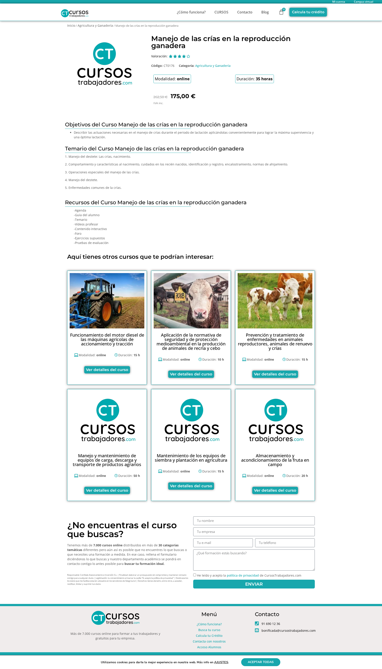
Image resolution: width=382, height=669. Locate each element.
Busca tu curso (209, 630)
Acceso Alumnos (209, 647)
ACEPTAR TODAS (261, 662)
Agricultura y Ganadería (95, 25)
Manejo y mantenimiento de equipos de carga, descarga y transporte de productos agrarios (107, 460)
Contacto (244, 12)
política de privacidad (243, 575)
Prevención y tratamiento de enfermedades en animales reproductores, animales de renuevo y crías (275, 341)
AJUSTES (221, 662)
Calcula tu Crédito (209, 635)
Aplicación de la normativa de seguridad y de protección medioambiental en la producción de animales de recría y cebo (191, 341)
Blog (265, 12)
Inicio (71, 25)
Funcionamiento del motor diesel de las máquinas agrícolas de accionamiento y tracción (107, 339)
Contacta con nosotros (209, 641)
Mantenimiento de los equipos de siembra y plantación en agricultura (191, 458)
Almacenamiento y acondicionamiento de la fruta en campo (275, 460)
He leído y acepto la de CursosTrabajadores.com (249, 575)
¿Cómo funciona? (191, 12)
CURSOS (221, 12)
